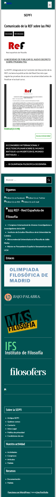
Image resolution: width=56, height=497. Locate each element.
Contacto (11, 425)
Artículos (11, 459)
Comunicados (8, 34)
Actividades (12, 452)
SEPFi (28, 15)
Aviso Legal (12, 429)
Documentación (13, 479)
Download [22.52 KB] (12, 128)
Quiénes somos (13, 422)
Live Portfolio (42, 492)
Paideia (10, 463)
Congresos (11, 456)
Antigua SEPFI (13, 418)
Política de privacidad (15, 432)
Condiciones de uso (15, 436)
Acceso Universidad (43, 136)
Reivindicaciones (19, 34)
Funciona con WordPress (19, 492)
